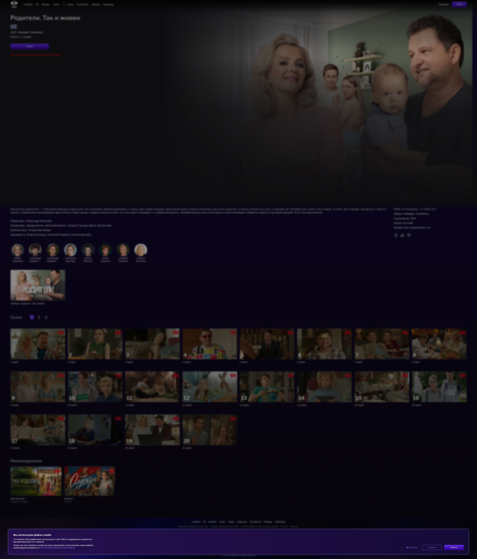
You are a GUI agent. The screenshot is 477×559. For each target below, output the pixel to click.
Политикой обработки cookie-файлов (58, 548)
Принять (454, 547)
